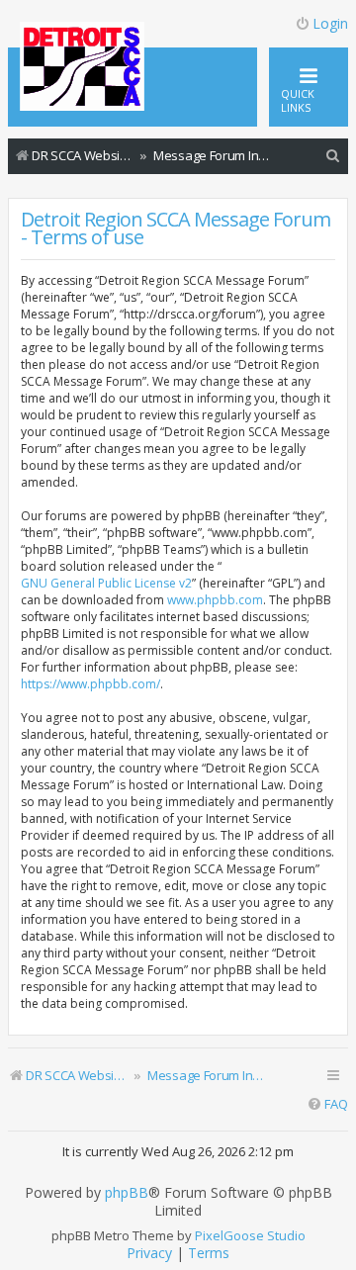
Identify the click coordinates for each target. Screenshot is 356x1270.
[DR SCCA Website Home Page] (82, 68)
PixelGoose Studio (250, 1235)
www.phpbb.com (215, 599)
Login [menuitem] (330, 23)
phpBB (126, 1193)
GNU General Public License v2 (106, 583)
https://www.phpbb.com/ (90, 684)
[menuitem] (333, 155)
